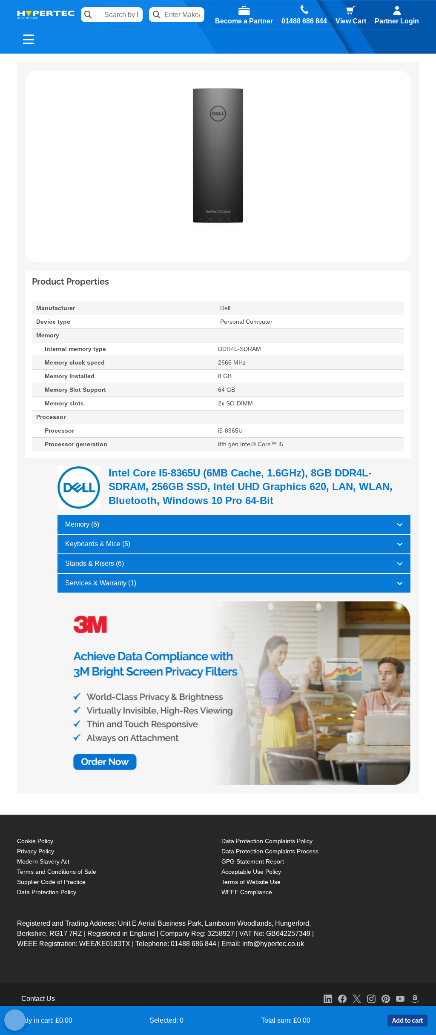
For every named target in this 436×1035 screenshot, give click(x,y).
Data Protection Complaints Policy (267, 841)
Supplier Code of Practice (51, 881)
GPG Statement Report (252, 861)
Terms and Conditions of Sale (56, 871)
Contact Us (38, 998)
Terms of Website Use (251, 881)
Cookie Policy (35, 841)
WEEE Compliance (246, 892)
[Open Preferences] (15, 1020)
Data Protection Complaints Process (269, 851)
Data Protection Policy (46, 892)
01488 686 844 (304, 21)
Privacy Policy (35, 851)
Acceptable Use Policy (251, 871)
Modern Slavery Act (43, 861)
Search (88, 15)
